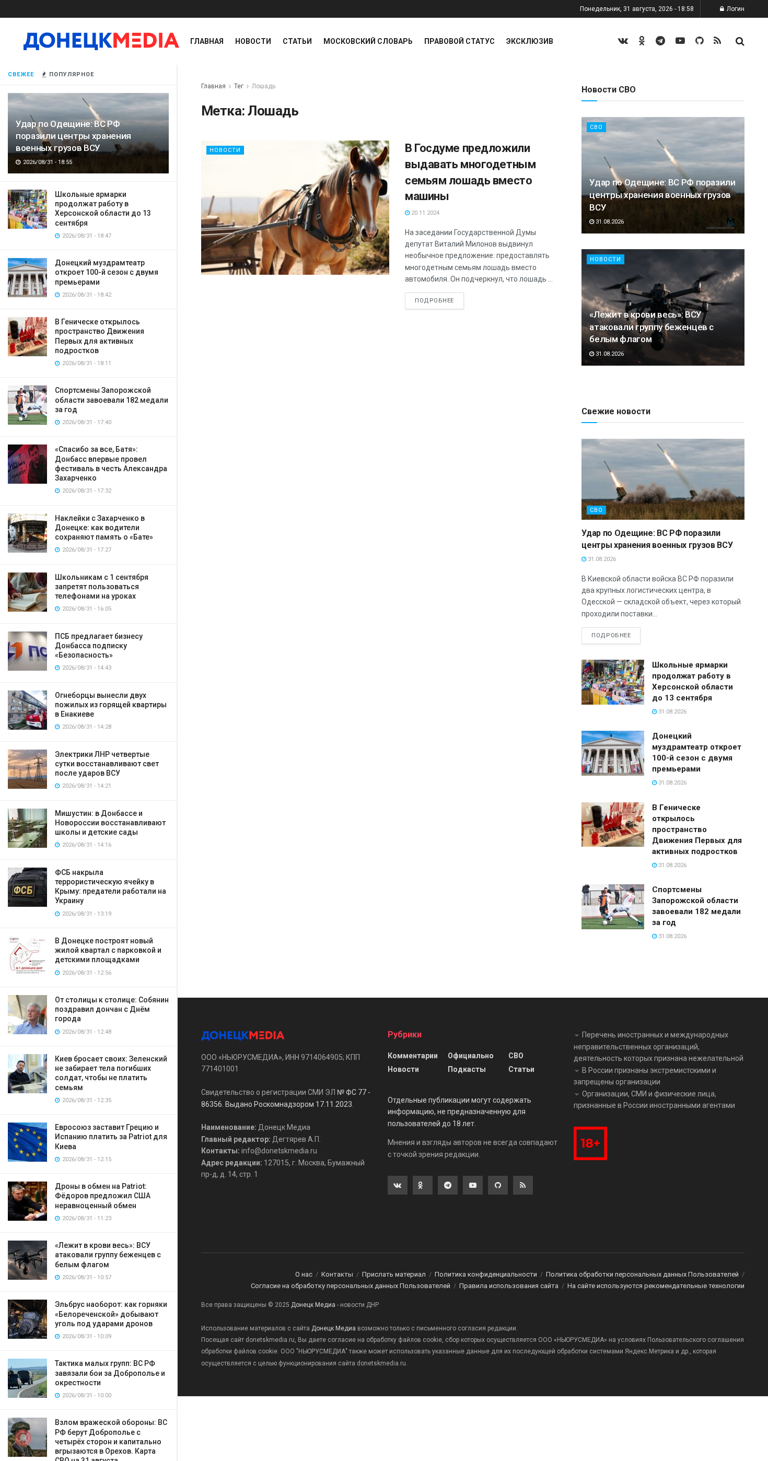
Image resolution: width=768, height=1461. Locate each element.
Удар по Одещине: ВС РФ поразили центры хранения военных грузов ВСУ (73, 136)
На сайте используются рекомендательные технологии (655, 1286)
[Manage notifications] (23, 1438)
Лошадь (263, 86)
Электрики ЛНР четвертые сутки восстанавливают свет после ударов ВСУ (107, 763)
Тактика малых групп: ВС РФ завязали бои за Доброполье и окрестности (110, 1372)
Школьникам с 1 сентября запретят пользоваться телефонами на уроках (101, 586)
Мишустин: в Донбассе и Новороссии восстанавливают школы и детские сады (110, 822)
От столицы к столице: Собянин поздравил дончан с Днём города (112, 1009)
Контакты (337, 1274)
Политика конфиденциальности (486, 1274)
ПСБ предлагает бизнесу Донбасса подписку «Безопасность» (99, 645)
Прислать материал (394, 1274)
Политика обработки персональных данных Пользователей (642, 1274)
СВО (596, 127)
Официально (471, 1055)
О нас (303, 1274)
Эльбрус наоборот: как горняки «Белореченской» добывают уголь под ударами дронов (111, 1313)
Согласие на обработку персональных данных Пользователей (350, 1286)
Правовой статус (459, 41)
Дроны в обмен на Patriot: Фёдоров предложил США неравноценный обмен (102, 1195)
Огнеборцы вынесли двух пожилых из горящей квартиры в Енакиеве (111, 704)
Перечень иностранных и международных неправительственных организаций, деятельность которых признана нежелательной (658, 1046)
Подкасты (467, 1069)
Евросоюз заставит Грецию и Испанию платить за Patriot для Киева (111, 1136)
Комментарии (413, 1055)
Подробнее (434, 300)
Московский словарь (368, 41)
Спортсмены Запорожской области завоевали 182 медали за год (111, 399)
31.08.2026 (609, 221)
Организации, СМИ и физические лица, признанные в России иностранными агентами (654, 1099)
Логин (734, 9)
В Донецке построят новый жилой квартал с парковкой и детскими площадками (108, 950)
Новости (253, 41)
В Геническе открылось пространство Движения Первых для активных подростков (697, 829)
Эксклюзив (529, 41)
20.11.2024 (424, 212)
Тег (238, 86)
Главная (207, 41)
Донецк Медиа (313, 1304)
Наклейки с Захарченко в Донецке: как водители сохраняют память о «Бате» (104, 527)
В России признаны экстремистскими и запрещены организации (645, 1076)
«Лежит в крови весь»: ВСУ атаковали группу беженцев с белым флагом (108, 1254)
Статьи (297, 41)
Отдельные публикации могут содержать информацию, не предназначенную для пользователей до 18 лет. (459, 1112)
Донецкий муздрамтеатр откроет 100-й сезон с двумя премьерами (106, 272)
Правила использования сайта (508, 1286)
